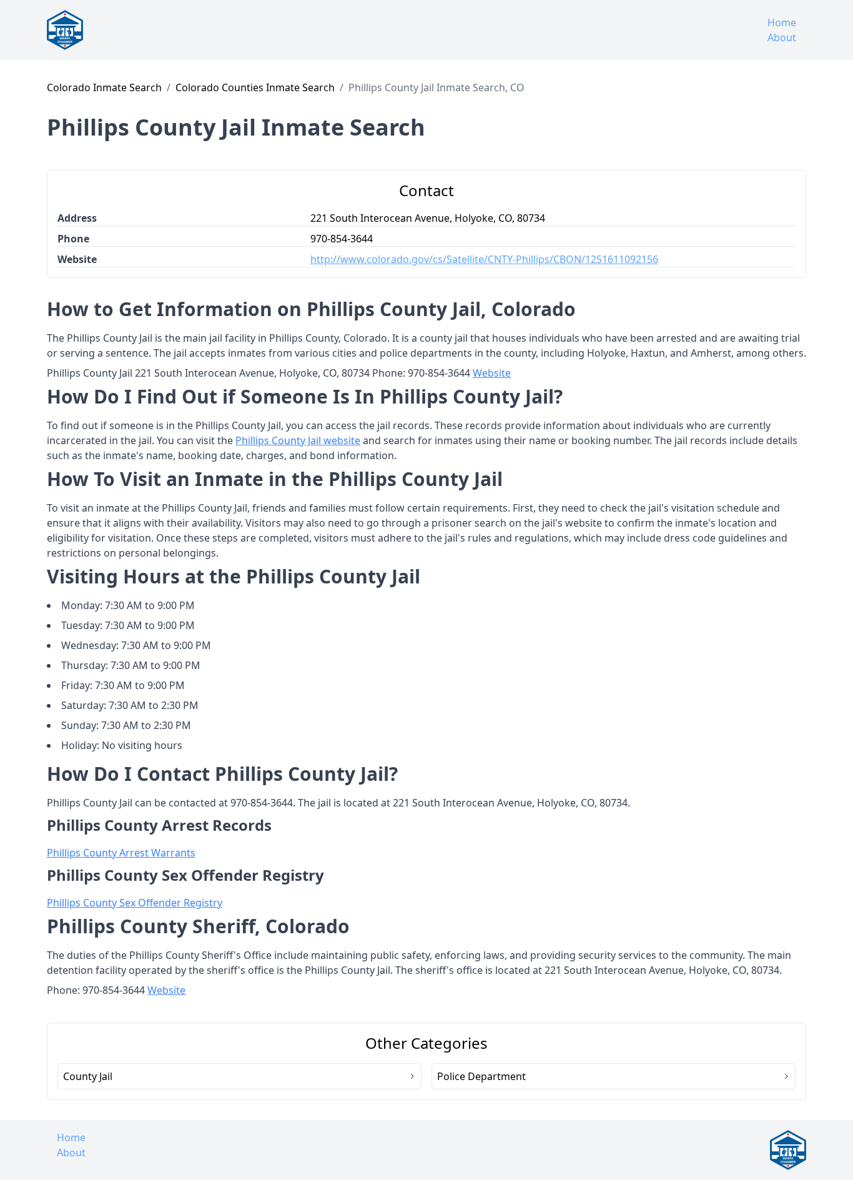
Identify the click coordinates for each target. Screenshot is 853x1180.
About (781, 37)
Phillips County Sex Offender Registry (134, 903)
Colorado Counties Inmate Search (255, 87)
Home (781, 22)
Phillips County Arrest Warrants (121, 853)
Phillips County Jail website (297, 440)
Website (492, 373)
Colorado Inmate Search (104, 87)
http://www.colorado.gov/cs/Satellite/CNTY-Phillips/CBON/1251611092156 (484, 259)
